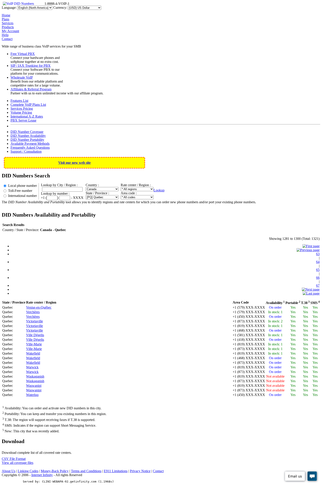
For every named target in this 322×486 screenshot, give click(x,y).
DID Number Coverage (27, 132)
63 (318, 254)
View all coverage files (17, 463)
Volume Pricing (21, 112)
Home (6, 15)
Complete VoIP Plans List (28, 104)
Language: (9, 7)
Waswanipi (33, 385)
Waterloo (32, 395)
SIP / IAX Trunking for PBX (31, 65)
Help (5, 35)
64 (318, 262)
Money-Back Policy (55, 471)
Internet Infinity (42, 475)
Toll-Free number (20, 191)
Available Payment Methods (30, 143)
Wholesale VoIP (22, 77)
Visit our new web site (74, 162)
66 (318, 277)
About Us (8, 471)
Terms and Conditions (86, 471)
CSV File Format (14, 459)
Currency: (60, 7)
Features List (19, 101)
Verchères (33, 312)
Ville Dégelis (35, 335)
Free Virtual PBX (23, 54)
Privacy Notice (140, 471)
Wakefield (33, 353)
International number (22, 196)
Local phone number (22, 185)
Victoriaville (34, 321)
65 (318, 270)
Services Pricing (22, 108)
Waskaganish (35, 376)
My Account (10, 31)
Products (8, 27)
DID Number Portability (27, 139)
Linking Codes (28, 471)
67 (318, 285)
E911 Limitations (115, 471)
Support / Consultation (26, 151)
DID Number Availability (28, 136)
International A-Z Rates (27, 116)
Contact (7, 39)
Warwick (32, 367)
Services (7, 23)
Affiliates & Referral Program (31, 89)
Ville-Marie (34, 344)
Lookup (159, 190)
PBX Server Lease (23, 120)
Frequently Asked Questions (30, 147)
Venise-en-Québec (38, 307)
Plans (5, 19)
